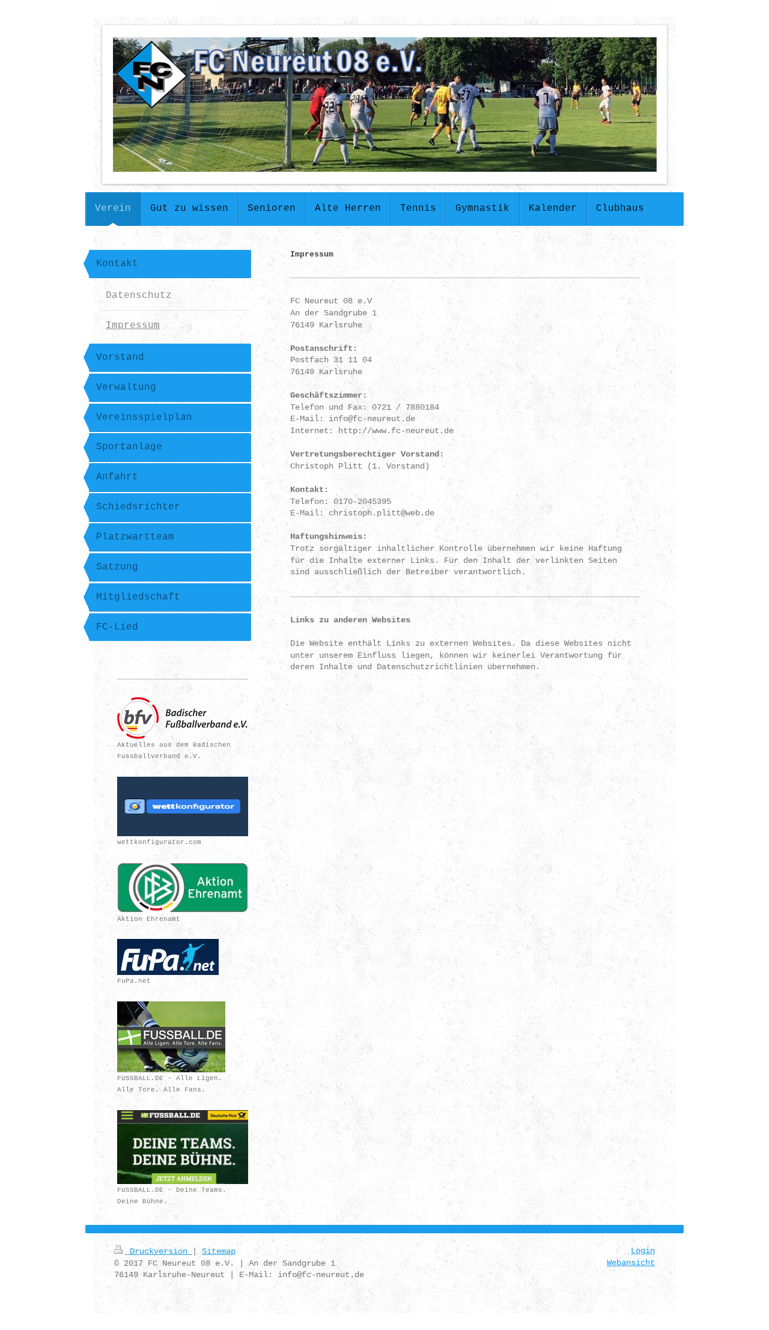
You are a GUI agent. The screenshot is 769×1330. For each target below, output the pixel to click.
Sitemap (219, 1251)
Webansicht (631, 1263)
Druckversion (158, 1251)
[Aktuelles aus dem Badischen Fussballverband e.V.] (182, 718)
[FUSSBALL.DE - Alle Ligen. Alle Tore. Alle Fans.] (171, 1036)
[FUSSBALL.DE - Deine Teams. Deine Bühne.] (182, 1147)
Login (643, 1251)
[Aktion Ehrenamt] (182, 887)
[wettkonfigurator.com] (182, 806)
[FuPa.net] (168, 957)
